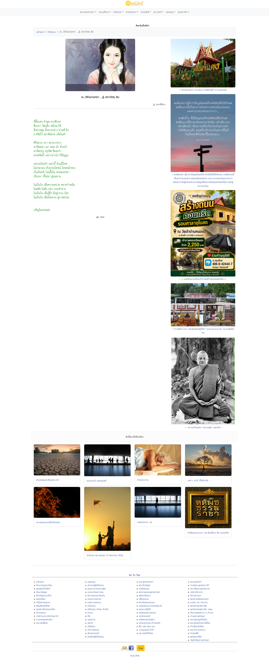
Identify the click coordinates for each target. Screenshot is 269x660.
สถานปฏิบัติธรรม (95, 585)
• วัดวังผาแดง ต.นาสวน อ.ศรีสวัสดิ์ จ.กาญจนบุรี (203, 89)
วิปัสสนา (91, 626)
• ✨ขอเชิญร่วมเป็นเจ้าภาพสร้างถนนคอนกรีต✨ (203, 279)
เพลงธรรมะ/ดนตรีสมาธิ (150, 605)
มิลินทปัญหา (145, 595)
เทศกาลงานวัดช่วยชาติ (47, 616)
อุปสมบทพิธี (195, 636)
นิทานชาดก (195, 595)
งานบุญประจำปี (146, 629)
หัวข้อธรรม (144, 588)
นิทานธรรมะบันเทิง (96, 595)
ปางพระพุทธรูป (197, 616)
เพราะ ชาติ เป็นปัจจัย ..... (200, 480)
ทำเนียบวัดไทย (197, 626)
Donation (41, 612)
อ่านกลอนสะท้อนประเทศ (47, 479)
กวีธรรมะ (51, 31)
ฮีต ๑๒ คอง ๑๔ (147, 626)
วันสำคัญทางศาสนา (199, 640)
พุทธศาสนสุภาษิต (198, 605)
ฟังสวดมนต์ (93, 633)
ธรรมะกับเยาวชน (95, 592)
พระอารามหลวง (197, 629)
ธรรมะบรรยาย (94, 598)
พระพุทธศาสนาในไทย (200, 622)
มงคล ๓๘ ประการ (199, 602)
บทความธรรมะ (94, 602)
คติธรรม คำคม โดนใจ (98, 609)
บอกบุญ (170, 12)
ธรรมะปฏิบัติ (145, 609)
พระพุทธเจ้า (196, 581)
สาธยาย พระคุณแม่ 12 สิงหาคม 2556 (105, 555)
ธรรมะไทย (134, 655)
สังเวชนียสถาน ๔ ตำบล (201, 612)
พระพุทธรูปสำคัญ (198, 619)
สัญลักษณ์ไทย (43, 605)
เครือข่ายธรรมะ (43, 602)
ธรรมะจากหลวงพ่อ (96, 588)
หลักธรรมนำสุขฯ (147, 619)
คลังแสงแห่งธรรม (147, 612)
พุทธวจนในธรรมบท (199, 598)
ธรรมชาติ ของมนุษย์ (96, 480)
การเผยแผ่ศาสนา (44, 619)
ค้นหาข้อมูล (41, 592)
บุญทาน (91, 619)
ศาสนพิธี (145, 12)
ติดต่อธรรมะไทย (43, 595)
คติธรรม (117, 12)
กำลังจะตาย (143, 479)
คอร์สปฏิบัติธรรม (95, 636)
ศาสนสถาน (131, 12)
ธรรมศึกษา (104, 12)
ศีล (88, 616)
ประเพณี (157, 12)
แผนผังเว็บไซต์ (43, 588)
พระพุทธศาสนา (87, 12)
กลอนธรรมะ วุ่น (144, 522)
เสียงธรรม (144, 598)
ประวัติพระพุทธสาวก (200, 588)
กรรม (90, 612)
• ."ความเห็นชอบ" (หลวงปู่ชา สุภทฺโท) (203, 427)
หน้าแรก (40, 31)
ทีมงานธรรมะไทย (44, 585)
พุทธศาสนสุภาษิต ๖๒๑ (201, 609)
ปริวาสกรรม (93, 629)
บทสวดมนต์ (144, 616)
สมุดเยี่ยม (40, 598)
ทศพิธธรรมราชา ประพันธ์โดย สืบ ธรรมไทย (208, 532)
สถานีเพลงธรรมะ (147, 602)
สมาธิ (90, 622)
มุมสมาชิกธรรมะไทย (45, 609)
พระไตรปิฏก (144, 585)
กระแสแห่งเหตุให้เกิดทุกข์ (48, 522)
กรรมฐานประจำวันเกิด (149, 622)
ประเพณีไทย (42, 622)
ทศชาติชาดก (196, 592)
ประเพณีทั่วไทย (146, 633)
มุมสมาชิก (182, 12)
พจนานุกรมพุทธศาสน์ (149, 592)
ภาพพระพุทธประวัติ (199, 585)
